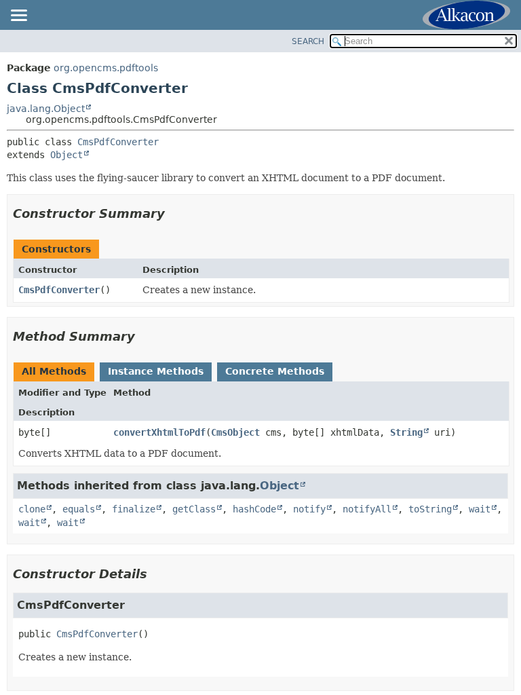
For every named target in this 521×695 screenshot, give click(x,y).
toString (430, 509)
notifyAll (367, 509)
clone (31, 509)
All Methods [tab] (54, 371)
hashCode (254, 509)
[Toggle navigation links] (18, 16)
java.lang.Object (46, 108)
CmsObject (235, 432)
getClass (194, 509)
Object (66, 154)
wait (479, 509)
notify (309, 509)
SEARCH (308, 41)
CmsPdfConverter (118, 141)
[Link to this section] (174, 213)
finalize (133, 509)
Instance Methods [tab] (156, 371)
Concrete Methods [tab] (274, 371)
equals (78, 509)
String (406, 432)
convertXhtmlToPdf (159, 432)
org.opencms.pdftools (106, 67)
